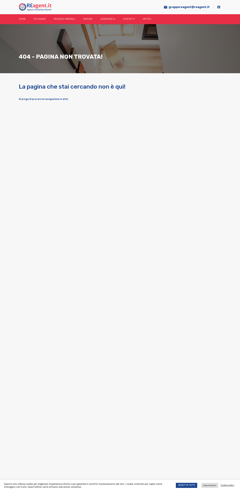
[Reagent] (35, 9)
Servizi (87, 18)
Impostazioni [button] (209, 485)
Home (22, 18)
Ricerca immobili (64, 18)
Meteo (147, 18)
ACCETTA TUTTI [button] (186, 485)
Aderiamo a (107, 18)
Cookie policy (227, 485)
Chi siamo (40, 18)
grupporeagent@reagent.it (189, 7)
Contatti (129, 18)
